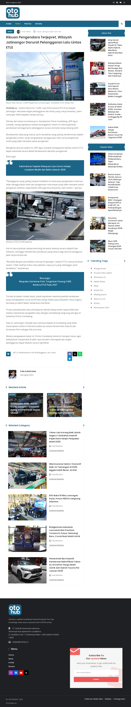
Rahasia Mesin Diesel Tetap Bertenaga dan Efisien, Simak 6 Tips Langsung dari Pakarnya (115, 69)
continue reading (56, 450)
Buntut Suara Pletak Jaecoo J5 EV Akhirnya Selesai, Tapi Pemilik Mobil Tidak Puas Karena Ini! (115, 182)
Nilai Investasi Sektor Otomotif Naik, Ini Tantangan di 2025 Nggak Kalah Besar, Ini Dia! (65, 467)
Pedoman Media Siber (94, 699)
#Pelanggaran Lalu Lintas (45, 352)
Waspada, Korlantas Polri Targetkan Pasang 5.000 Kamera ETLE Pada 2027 (45, 283)
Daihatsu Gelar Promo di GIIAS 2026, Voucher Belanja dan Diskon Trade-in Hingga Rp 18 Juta (115, 112)
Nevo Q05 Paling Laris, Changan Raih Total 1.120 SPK (115, 245)
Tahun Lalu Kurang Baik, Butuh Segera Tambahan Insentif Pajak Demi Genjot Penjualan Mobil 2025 (64, 437)
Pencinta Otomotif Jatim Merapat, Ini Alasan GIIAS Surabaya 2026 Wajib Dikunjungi (115, 226)
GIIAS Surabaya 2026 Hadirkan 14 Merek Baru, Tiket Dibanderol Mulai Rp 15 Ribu (115, 160)
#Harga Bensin (100, 268)
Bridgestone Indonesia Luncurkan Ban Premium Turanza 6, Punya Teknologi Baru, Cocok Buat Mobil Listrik (64, 532)
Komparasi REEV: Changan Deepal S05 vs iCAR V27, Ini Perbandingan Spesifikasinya (115, 204)
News (17, 24)
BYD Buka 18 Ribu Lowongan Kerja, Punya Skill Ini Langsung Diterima (64, 498)
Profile (27, 24)
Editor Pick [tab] (106, 33)
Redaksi (108, 699)
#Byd (96, 286)
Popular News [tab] (106, 147)
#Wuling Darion (100, 294)
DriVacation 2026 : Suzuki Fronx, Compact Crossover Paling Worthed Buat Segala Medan (25, 408)
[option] (25, 405)
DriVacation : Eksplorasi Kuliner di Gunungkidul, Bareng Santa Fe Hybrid (62, 409)
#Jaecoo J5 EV (99, 299)
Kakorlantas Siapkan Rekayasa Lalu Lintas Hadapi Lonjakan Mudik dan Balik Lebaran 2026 (45, 168)
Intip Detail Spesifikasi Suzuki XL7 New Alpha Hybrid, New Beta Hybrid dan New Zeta (115, 48)
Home (8, 24)
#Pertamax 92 (100, 277)
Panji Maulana (28, 371)
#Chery (97, 303)
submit (96, 679)
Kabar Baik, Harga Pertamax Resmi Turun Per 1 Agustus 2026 (115, 132)
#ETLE (16, 352)
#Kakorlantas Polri (26, 352)
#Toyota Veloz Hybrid (103, 273)
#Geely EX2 (98, 290)
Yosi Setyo (26, 31)
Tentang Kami (119, 699)
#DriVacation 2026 (101, 307)
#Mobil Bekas (99, 281)
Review (38, 24)
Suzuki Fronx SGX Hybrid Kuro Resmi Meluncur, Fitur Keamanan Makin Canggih (115, 90)
